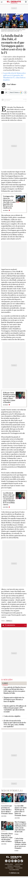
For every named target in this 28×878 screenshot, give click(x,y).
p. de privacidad (9, 868)
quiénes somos (9, 864)
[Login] (26, 2)
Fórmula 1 (9, 621)
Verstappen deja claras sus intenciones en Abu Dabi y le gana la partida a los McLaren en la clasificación (9, 202)
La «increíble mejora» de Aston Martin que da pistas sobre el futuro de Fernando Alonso (20, 810)
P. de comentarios (14, 869)
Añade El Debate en (15, 92)
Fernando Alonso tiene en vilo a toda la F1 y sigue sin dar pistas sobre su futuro (7, 837)
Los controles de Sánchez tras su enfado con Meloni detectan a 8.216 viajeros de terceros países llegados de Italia (15, 690)
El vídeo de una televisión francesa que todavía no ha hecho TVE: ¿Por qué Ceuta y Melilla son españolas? (15, 723)
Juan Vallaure (11, 84)
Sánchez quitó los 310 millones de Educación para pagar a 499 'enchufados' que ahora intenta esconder (15, 709)
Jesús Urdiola (5, 507)
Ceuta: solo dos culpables (12, 716)
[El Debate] (14, 1)
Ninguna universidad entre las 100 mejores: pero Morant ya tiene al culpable (14, 699)
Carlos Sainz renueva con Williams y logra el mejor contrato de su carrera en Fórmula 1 (20, 843)
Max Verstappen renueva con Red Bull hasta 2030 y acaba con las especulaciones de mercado (20, 827)
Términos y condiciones (13, 866)
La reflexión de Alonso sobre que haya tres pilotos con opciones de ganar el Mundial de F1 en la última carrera (9, 498)
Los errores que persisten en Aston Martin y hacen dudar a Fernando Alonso (7, 809)
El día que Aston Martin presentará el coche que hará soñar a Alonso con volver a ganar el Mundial (9, 397)
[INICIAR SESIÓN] (26, 2)
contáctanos (19, 864)
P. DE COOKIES (19, 868)
